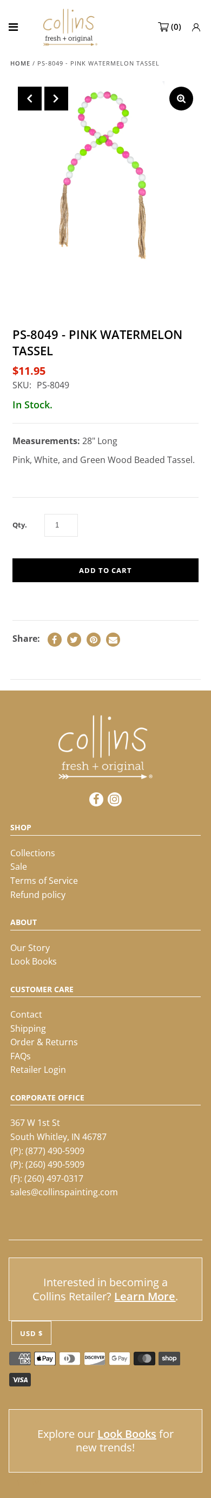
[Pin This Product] (94, 640)
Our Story (30, 948)
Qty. (19, 525)
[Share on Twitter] (74, 640)
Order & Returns (44, 1042)
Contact (26, 1014)
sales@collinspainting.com (64, 1192)
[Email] (113, 640)
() (176, 26)
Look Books (33, 961)
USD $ (31, 1333)
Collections (32, 853)
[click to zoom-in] (181, 98)
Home (20, 63)
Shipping (28, 1028)
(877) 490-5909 (54, 1151)
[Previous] (30, 98)
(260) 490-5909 (54, 1164)
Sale (18, 866)
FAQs (20, 1056)
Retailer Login (38, 1070)
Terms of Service (44, 881)
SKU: (21, 385)
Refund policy (37, 895)
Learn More (144, 1296)
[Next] (56, 98)
